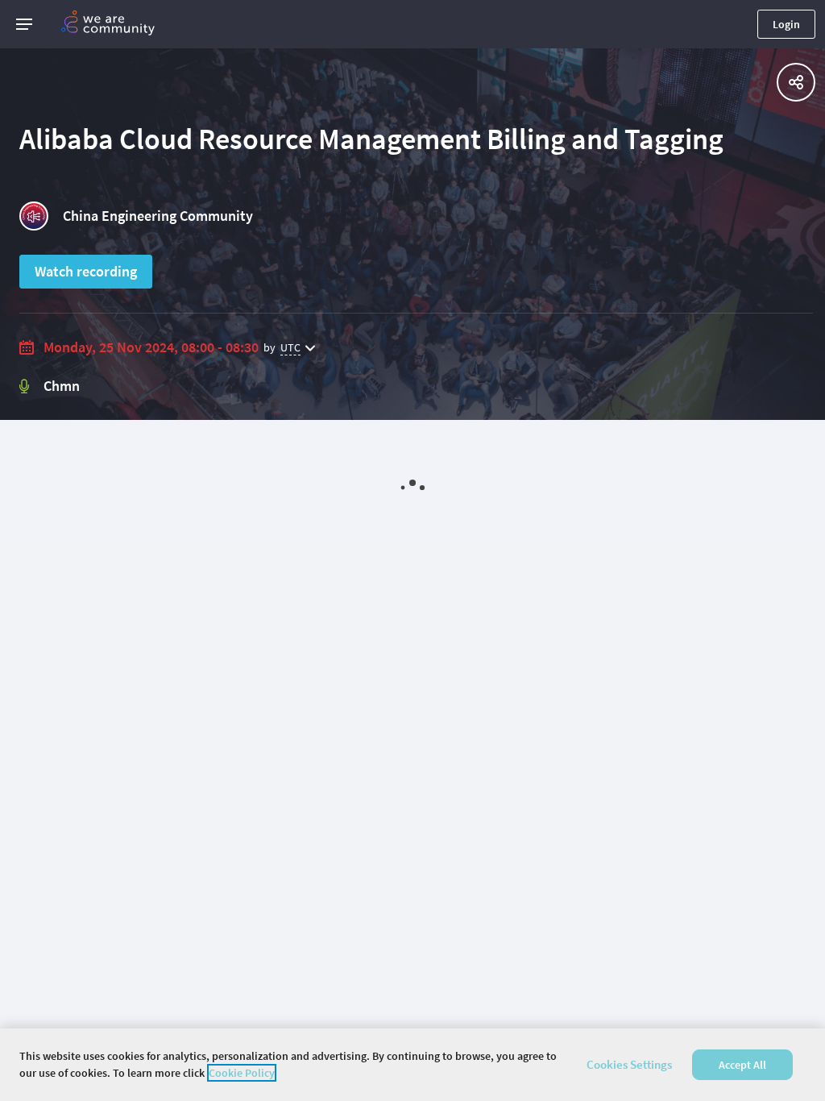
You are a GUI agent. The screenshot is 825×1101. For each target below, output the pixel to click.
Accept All (742, 1064)
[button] (24, 24)
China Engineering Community (158, 215)
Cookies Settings (629, 1064)
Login (786, 24)
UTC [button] (290, 347)
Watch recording (86, 271)
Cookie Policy (242, 1073)
